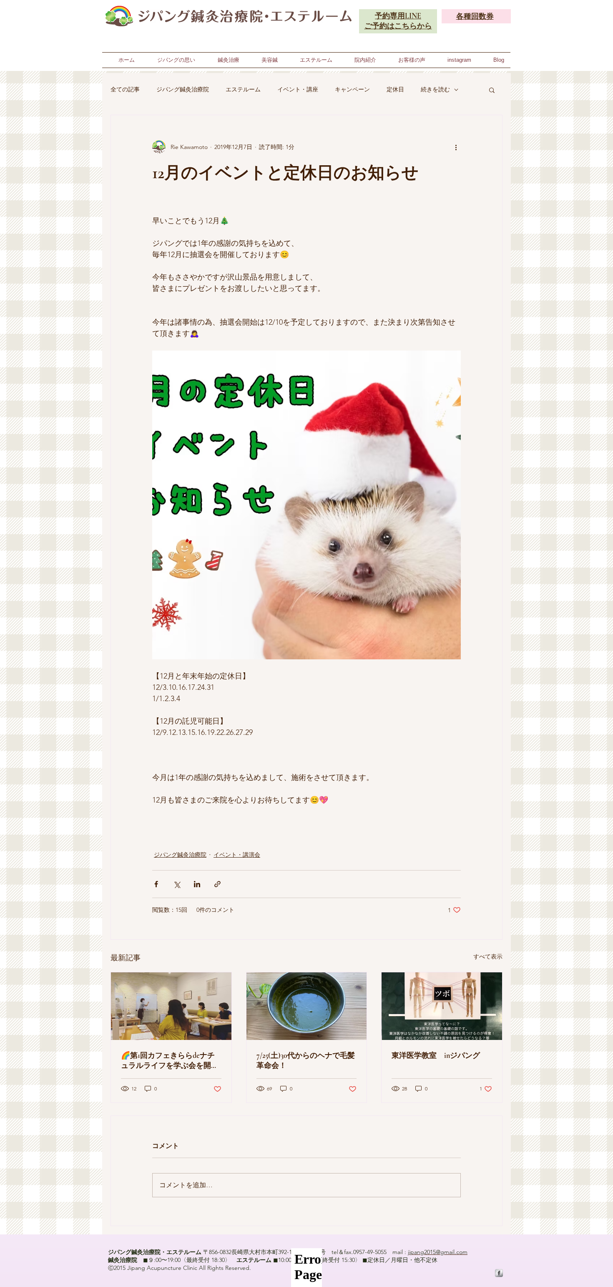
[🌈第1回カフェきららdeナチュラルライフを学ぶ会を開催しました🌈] (171, 1006)
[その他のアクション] (456, 147)
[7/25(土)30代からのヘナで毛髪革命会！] (306, 1006)
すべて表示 (487, 956)
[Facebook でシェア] (156, 884)
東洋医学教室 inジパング (436, 1055)
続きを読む (435, 89)
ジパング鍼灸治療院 (182, 89)
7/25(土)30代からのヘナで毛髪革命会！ (305, 1060)
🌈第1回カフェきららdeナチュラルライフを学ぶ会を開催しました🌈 (170, 1060)
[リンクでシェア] (217, 884)
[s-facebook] (499, 1273)
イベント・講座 (297, 89)
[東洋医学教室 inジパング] (442, 1006)
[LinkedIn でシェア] (197, 884)
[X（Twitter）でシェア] (177, 884)
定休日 (395, 89)
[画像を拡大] (306, 505)
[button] (492, 89)
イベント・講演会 (237, 854)
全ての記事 (125, 89)
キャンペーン (352, 89)
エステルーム (243, 89)
